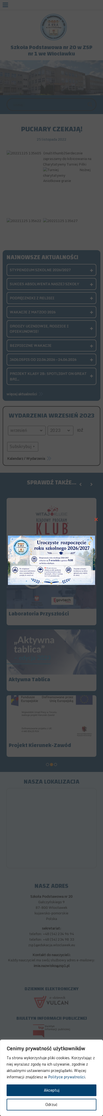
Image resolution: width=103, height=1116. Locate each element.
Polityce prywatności (66, 1077)
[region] (51, 1078)
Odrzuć (51, 1104)
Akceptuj (51, 1090)
